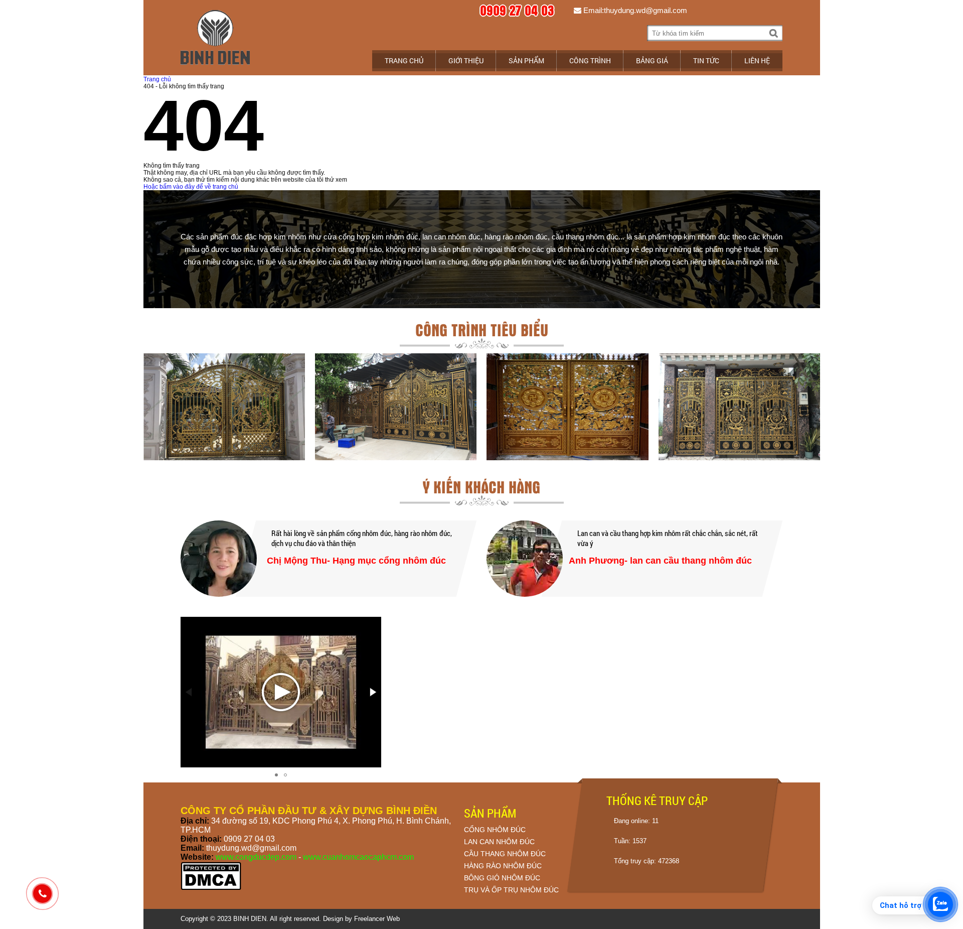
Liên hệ (757, 60)
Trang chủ (404, 60)
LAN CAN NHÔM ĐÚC (499, 842)
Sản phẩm (526, 60)
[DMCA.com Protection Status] (211, 888)
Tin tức (706, 60)
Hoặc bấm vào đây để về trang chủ (190, 186)
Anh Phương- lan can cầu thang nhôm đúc (660, 561)
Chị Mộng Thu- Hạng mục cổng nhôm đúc (356, 561)
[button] (372, 692)
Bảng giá (652, 60)
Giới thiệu (466, 60)
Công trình (590, 60)
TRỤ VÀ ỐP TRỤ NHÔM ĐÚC (511, 890)
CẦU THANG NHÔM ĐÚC (505, 854)
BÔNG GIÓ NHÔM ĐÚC (502, 878)
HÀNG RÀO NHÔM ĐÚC (503, 866)
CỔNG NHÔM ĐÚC (495, 830)
